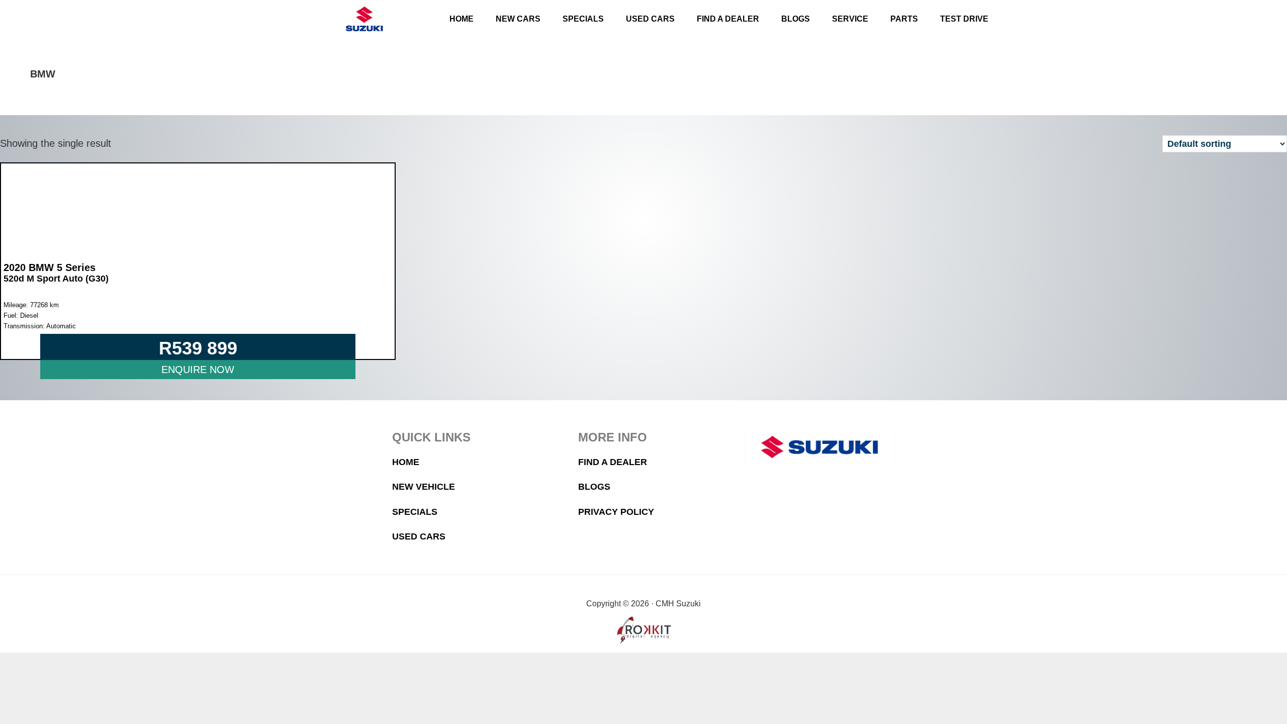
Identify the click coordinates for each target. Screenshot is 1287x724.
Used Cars (418, 536)
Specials (414, 512)
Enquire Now (197, 369)
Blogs (594, 487)
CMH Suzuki (364, 19)
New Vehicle (423, 487)
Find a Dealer (612, 462)
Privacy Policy (616, 512)
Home (405, 462)
